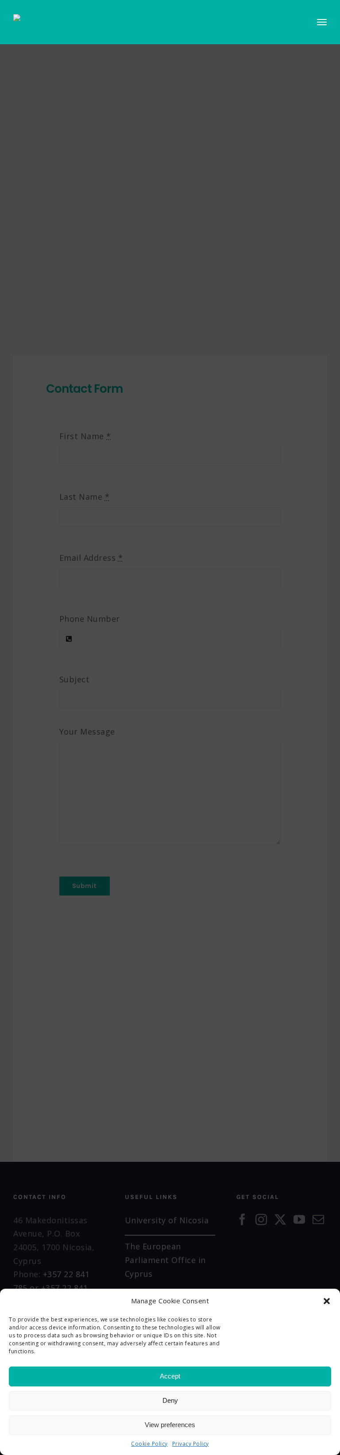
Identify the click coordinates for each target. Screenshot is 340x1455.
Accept (170, 1376)
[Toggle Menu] (322, 22)
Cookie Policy (149, 1443)
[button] (326, 1301)
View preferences (170, 1424)
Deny (170, 1400)
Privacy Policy (190, 1443)
